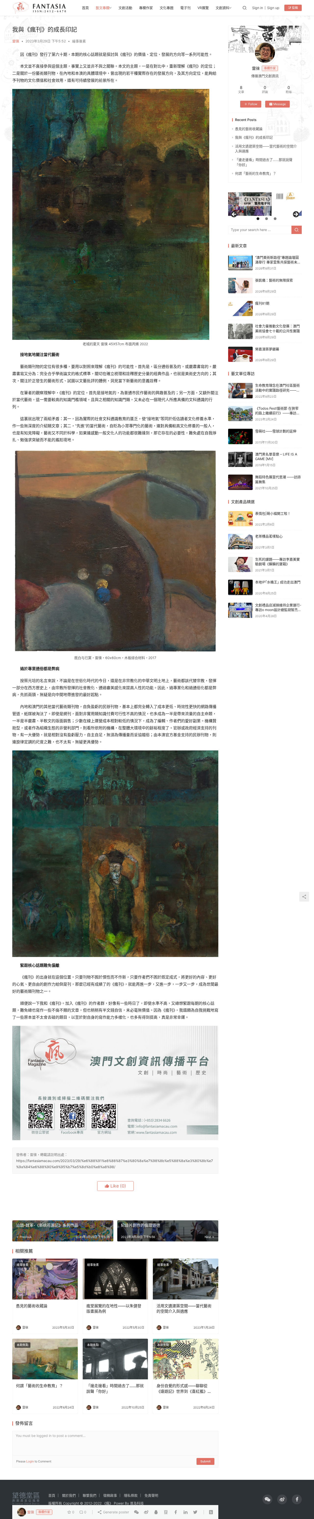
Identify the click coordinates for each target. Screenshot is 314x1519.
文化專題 (166, 8)
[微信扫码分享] (136, 1512)
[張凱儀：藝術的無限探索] (240, 285)
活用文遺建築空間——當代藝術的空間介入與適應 (184, 1308)
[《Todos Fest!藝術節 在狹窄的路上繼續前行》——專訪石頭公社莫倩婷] (240, 413)
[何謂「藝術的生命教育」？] (45, 1359)
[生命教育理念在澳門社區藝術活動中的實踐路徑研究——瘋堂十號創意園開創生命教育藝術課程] (240, 390)
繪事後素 (79, 41)
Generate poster (115, 1512)
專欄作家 (146, 8)
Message (279, 104)
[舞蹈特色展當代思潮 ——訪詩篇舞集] (240, 482)
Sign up (273, 8)
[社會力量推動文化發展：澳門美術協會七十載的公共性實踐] (240, 331)
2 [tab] (266, 218)
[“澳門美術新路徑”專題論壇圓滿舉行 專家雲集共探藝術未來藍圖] (240, 262)
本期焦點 (22, 1345)
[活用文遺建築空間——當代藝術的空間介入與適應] (185, 1279)
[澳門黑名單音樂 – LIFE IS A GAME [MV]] (240, 459)
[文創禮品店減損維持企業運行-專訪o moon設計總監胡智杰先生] (240, 610)
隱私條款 (131, 1495)
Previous (234, 214)
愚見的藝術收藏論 (31, 1305)
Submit (205, 1461)
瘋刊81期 (262, 303)
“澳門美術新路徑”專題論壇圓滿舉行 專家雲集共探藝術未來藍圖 (278, 262)
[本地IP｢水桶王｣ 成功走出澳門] (240, 587)
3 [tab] (275, 218)
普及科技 (137, 1503)
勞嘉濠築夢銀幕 (267, 349)
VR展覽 (203, 8)
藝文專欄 (102, 8)
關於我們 (69, 1495)
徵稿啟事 (110, 1495)
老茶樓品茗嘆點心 (269, 536)
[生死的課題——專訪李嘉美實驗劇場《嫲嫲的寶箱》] (240, 564)
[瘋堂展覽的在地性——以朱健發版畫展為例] (115, 1279)
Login (30, 1461)
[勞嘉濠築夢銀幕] (240, 354)
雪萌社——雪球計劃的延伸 (275, 431)
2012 (88, 1503)
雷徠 (15, 41)
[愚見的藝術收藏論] (45, 1279)
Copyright (71, 1503)
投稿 (294, 8)
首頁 (85, 8)
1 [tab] (258, 218)
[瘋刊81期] (240, 308)
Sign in (257, 8)
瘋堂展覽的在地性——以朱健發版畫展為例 (113, 1308)
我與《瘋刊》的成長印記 (254, 137)
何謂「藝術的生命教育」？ (39, 1385)
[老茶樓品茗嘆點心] (240, 541)
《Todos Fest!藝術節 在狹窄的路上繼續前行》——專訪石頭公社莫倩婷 (277, 413)
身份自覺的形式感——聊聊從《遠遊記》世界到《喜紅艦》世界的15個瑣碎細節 (184, 1388)
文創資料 (222, 8)
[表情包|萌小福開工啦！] (240, 519)
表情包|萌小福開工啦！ (273, 513)
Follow (252, 104)
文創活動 (125, 8)
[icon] (267, 1499)
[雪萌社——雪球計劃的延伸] (240, 436)
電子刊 (185, 8)
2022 (97, 1503)
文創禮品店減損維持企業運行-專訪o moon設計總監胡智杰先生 (278, 610)
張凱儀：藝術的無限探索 (274, 280)
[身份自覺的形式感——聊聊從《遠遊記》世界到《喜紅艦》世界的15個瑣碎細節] (185, 1359)
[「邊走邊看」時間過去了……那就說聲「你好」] (115, 1359)
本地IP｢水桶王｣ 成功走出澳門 (278, 582)
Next (295, 214)
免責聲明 (151, 1495)
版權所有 (55, 1503)
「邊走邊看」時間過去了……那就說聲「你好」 (115, 1388)
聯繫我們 (89, 1495)
